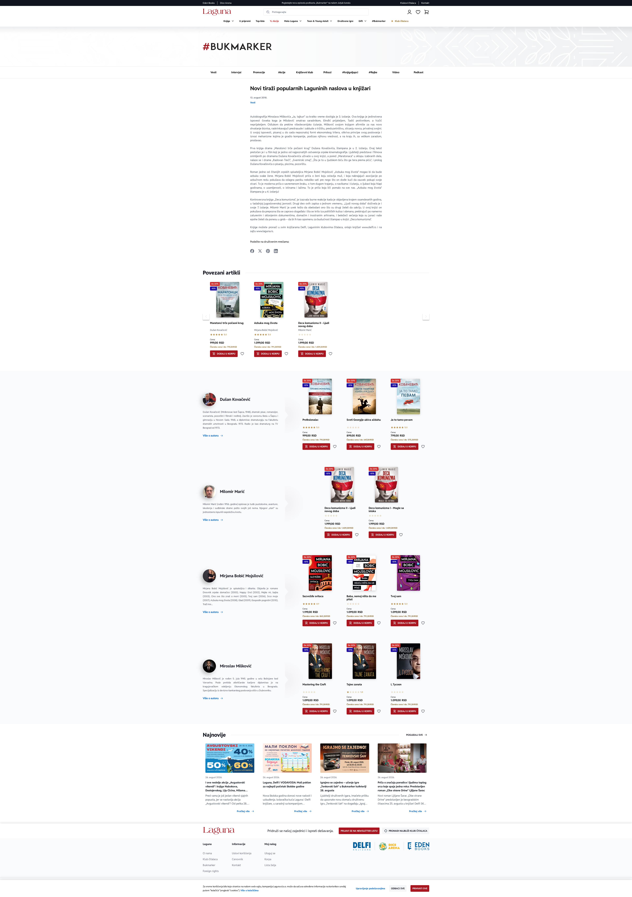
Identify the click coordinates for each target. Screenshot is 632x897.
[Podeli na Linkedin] (276, 251)
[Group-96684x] (418, 846)
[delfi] (362, 846)
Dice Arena (225, 2)
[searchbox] (316, 12)
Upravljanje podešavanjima (370, 888)
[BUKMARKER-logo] (237, 46)
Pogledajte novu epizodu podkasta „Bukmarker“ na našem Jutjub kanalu (316, 2)
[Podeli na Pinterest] (268, 251)
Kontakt (425, 2)
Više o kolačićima (249, 890)
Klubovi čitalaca (408, 2)
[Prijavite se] (409, 12)
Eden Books (209, 2)
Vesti (252, 102)
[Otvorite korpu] (426, 12)
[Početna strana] (218, 12)
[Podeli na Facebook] (252, 251)
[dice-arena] (389, 846)
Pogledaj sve (414, 734)
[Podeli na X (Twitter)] (260, 251)
